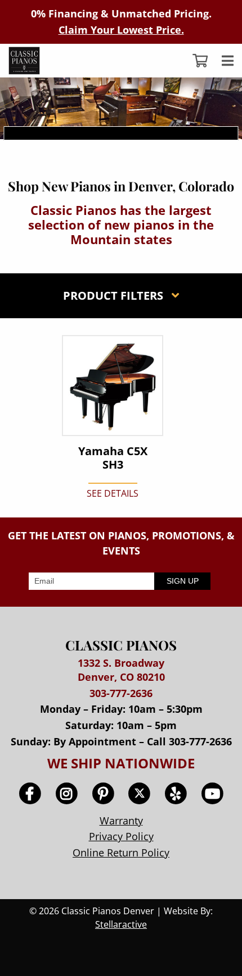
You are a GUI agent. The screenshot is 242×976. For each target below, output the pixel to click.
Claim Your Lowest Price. (121, 29)
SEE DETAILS (112, 493)
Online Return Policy (121, 852)
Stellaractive (121, 924)
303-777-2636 (121, 693)
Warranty (121, 820)
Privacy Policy (121, 836)
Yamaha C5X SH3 (112, 458)
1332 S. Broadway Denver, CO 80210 (121, 670)
